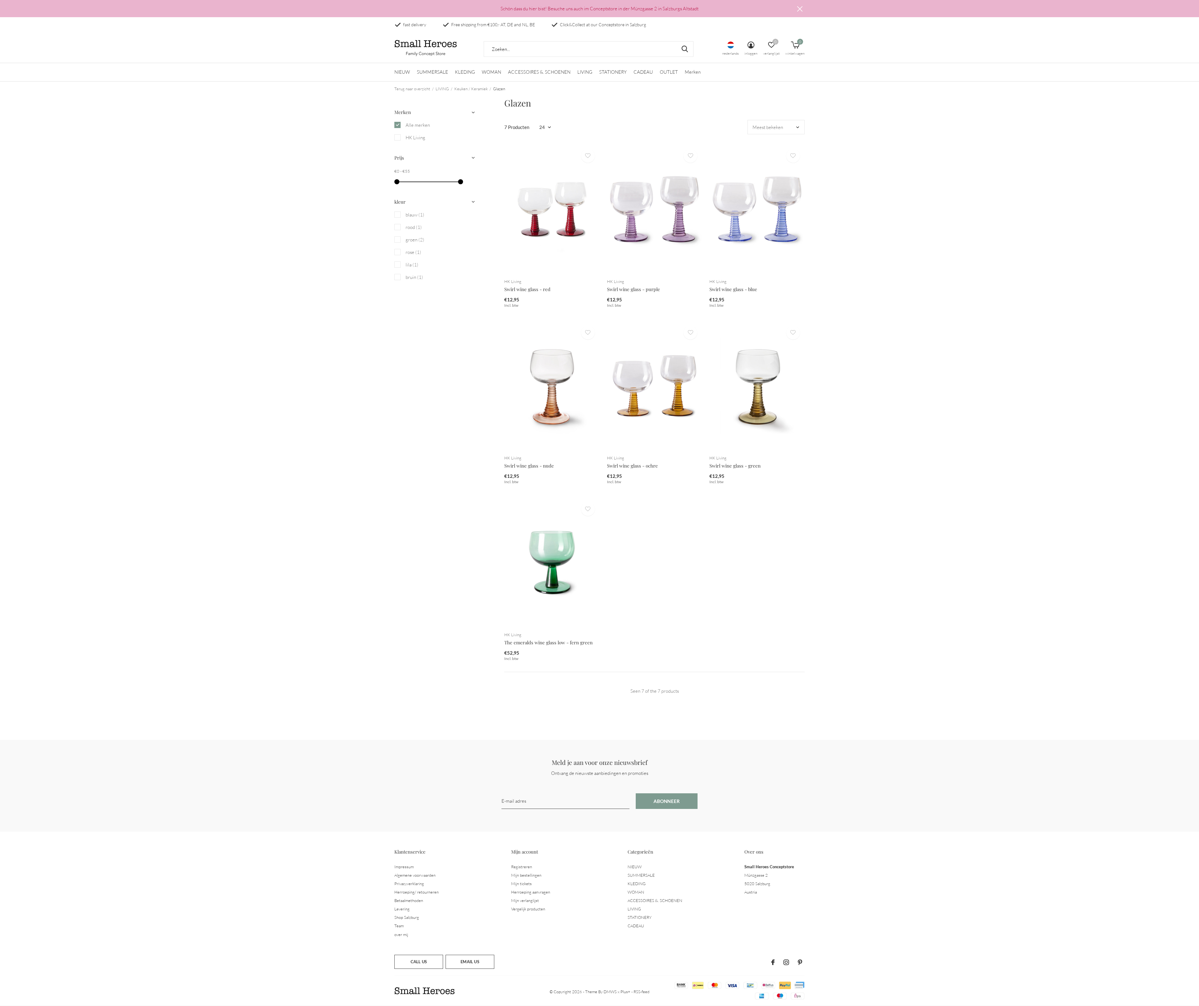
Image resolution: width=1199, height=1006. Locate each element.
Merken (693, 72)
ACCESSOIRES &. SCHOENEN (539, 72)
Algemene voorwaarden (415, 875)
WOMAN (491, 72)
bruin (414, 277)
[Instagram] (786, 962)
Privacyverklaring (409, 883)
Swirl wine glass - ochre (632, 466)
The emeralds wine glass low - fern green (548, 642)
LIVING (584, 72)
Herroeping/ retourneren (416, 892)
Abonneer (667, 801)
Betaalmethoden (408, 900)
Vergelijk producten (528, 908)
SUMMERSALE (432, 72)
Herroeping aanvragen (530, 892)
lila (412, 265)
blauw (415, 215)
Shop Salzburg (406, 917)
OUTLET (669, 72)
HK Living (415, 138)
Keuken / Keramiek (471, 88)
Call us (419, 961)
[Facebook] (773, 962)
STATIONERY (613, 72)
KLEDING (465, 72)
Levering (402, 908)
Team (399, 925)
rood (414, 227)
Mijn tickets (521, 883)
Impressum (404, 866)
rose (413, 252)
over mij (401, 934)
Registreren (521, 866)
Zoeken (684, 49)
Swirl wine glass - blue (733, 289)
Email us (470, 961)
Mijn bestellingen (526, 875)
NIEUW (402, 72)
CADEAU (643, 72)
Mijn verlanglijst (525, 900)
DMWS (610, 991)
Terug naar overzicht (412, 88)
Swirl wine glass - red (527, 289)
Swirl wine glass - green (735, 466)
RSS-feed (641, 991)
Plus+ (625, 991)
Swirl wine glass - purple (633, 289)
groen (415, 240)
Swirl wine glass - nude (529, 466)
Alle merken (418, 125)
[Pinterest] (800, 962)
